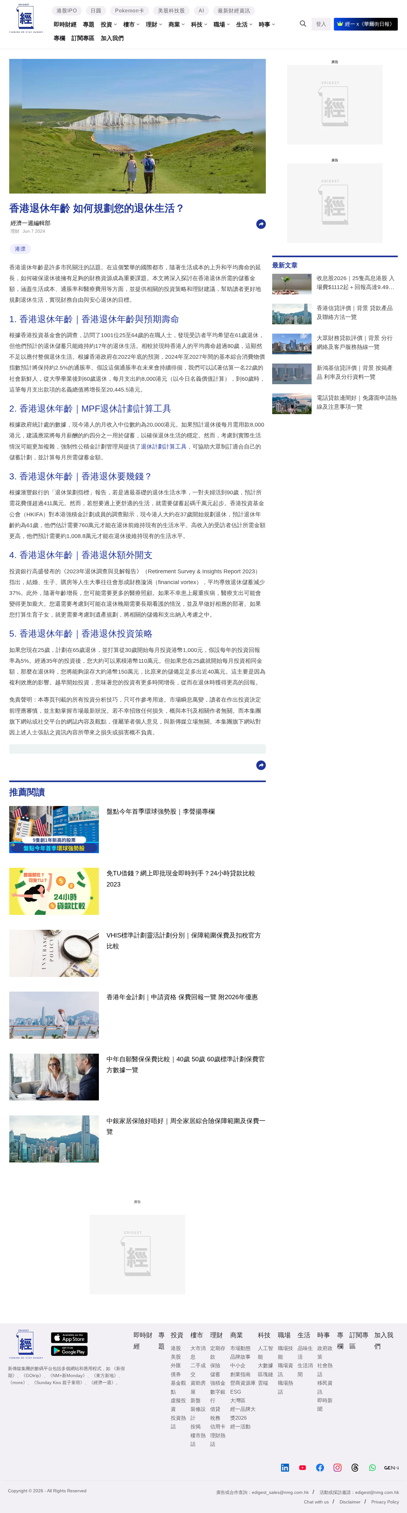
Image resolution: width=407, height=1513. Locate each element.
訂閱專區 (83, 38)
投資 (106, 24)
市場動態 (240, 1348)
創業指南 (240, 1374)
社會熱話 (325, 1370)
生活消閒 (305, 1370)
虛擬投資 (178, 1405)
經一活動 (240, 1426)
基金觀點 (178, 1387)
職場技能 (285, 1353)
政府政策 (325, 1353)
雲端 (263, 1383)
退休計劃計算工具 (164, 446)
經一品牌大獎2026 (243, 1413)
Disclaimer (350, 1501)
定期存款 (217, 1353)
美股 (176, 1357)
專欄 (59, 38)
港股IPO (67, 10)
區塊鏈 (265, 1374)
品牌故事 (240, 1357)
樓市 (129, 24)
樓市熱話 (198, 1440)
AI (201, 10)
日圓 (96, 10)
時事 (264, 24)
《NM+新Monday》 (67, 1375)
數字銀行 (217, 1396)
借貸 (215, 1409)
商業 (174, 24)
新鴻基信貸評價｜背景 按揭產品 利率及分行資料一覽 (355, 372)
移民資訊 (325, 1387)
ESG (235, 1392)
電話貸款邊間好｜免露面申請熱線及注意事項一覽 (357, 402)
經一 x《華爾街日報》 (370, 24)
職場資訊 (285, 1370)
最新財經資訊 (234, 10)
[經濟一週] (26, 18)
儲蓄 (215, 1374)
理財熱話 (217, 1440)
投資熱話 (178, 1422)
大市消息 (198, 1353)
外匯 (176, 1365)
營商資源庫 (243, 1383)
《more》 (17, 1382)
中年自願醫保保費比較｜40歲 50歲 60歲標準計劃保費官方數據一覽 (186, 1064)
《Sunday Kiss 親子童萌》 (58, 1382)
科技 (197, 24)
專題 (88, 24)
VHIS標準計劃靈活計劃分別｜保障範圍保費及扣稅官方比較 (184, 941)
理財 (151, 24)
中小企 (237, 1365)
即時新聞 (325, 1405)
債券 (176, 1374)
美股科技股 (171, 10)
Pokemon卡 (129, 10)
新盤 (195, 1400)
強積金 (217, 1383)
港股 (176, 1348)
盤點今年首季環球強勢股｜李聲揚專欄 (161, 811)
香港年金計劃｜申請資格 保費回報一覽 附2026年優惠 (182, 996)
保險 (215, 1365)
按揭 (195, 1426)
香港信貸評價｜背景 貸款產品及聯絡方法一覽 (355, 312)
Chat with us (316, 1501)
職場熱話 (285, 1387)
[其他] (261, 223)
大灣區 (237, 1400)
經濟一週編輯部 (30, 223)
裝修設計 (198, 1413)
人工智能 (265, 1353)
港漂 (20, 248)
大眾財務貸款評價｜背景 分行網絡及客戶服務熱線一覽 (355, 342)
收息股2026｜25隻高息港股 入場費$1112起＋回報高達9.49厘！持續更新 (356, 284)
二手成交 (198, 1370)
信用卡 (217, 1426)
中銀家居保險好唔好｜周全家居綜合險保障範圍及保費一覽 (186, 1126)
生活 (242, 24)
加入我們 (112, 38)
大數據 (265, 1365)
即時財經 (65, 24)
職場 (219, 24)
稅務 (215, 1418)
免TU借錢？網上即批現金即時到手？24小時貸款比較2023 (181, 878)
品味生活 (305, 1353)
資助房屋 (198, 1387)
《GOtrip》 (32, 1375)
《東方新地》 (105, 1375)
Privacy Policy (385, 1501)
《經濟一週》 (102, 1382)
